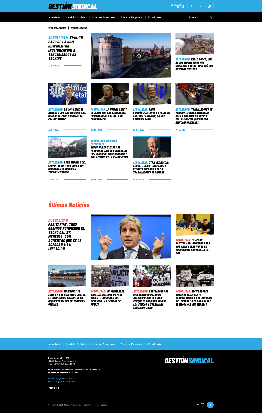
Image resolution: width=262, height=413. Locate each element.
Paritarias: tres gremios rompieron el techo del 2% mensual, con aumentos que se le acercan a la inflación (66, 236)
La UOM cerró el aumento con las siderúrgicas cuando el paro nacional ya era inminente (67, 114)
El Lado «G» (154, 17)
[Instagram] (209, 6)
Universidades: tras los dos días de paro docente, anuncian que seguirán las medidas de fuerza (108, 297)
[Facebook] (192, 6)
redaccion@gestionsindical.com (62, 381)
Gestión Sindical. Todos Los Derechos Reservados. (85, 405)
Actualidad (54, 17)
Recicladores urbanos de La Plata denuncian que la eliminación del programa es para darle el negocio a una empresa (194, 297)
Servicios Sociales (76, 17)
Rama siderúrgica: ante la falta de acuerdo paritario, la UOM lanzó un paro (151, 114)
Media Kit (54, 387)
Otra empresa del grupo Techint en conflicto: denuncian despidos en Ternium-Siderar (67, 167)
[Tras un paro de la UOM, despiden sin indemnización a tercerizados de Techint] (131, 56)
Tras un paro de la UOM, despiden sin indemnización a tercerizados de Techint (65, 48)
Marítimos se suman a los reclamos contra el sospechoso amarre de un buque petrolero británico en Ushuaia (67, 297)
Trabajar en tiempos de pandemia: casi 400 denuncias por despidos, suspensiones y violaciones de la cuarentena (109, 152)
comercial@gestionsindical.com (62, 378)
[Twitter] (200, 6)
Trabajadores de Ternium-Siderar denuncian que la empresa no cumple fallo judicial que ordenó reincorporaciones (193, 116)
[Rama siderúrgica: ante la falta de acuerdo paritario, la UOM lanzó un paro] (152, 94)
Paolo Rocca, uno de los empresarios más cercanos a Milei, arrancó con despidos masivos (194, 64)
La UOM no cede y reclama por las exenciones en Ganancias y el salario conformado (109, 114)
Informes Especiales (103, 17)
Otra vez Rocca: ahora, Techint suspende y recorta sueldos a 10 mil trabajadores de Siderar (151, 167)
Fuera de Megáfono (131, 17)
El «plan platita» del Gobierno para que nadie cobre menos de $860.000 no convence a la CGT (193, 246)
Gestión (72, 6)
